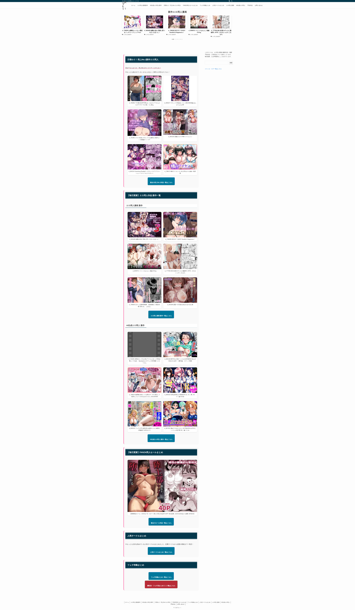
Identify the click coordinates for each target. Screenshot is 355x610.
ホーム (127, 602)
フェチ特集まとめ (193, 602)
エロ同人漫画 (215, 602)
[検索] (232, 1)
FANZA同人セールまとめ (179, 602)
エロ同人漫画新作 (135, 602)
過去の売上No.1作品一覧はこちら (161, 182)
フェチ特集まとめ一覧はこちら (161, 577)
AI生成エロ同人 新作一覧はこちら (161, 439)
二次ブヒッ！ (124, 5)
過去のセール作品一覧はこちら (161, 523)
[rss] (229, 1)
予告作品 (172, 604)
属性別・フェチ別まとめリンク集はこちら (161, 585)
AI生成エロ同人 (225, 602)
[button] (171, 39)
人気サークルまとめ (205, 602)
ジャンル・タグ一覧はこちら (213, 69)
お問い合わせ (180, 604)
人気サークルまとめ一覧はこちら (161, 552)
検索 (231, 62)
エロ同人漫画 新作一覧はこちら (161, 315)
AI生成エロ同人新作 (147, 602)
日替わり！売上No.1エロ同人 (163, 602)
